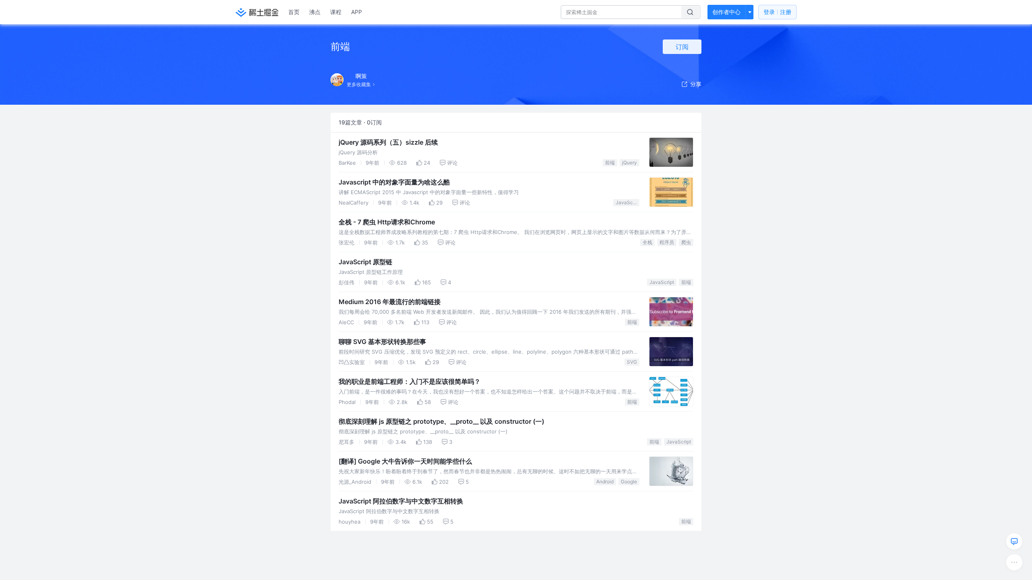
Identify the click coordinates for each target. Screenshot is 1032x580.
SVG (632, 362)
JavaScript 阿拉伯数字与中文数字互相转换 (401, 501)
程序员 (667, 242)
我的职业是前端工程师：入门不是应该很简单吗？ (410, 381)
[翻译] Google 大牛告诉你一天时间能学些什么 (405, 461)
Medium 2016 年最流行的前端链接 (390, 302)
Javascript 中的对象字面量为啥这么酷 (394, 182)
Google (629, 481)
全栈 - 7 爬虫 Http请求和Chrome (387, 222)
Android (605, 481)
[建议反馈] (1014, 541)
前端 (610, 163)
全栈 (647, 242)
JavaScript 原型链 (365, 262)
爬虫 (686, 242)
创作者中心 (726, 11)
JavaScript (627, 202)
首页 (294, 11)
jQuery (629, 163)
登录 (777, 11)
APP (356, 11)
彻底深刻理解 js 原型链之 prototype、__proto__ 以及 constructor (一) (441, 421)
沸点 (314, 11)
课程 (335, 11)
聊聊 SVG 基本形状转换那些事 (382, 342)
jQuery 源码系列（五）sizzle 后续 (388, 142)
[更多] (1014, 562)
